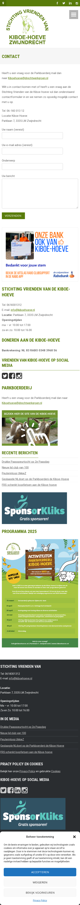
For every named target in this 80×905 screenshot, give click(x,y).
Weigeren (40, 882)
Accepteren (40, 872)
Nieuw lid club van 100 (15, 467)
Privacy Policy (40, 900)
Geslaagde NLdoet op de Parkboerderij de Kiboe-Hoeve (35, 479)
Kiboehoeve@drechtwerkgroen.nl (28, 78)
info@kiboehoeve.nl (23, 310)
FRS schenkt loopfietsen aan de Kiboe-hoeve (29, 485)
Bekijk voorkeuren (40, 892)
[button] (74, 837)
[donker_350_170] (34, 507)
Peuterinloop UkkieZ (14, 473)
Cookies (55, 771)
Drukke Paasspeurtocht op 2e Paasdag (25, 461)
